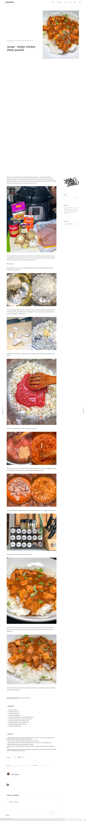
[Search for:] (71, 197)
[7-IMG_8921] (31, 424)
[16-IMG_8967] (31, 683)
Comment (52, 812)
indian (19, 40)
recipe (27, 40)
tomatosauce (19, 766)
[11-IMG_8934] (19, 506)
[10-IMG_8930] (44, 464)
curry (14, 40)
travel (65, 2)
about (70, 2)
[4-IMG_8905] (44, 305)
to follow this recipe (48, 268)
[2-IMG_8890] (10, 264)
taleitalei (9, 2)
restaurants (59, 2)
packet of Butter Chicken (38, 179)
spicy (32, 40)
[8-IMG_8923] (19, 464)
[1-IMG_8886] (31, 251)
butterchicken (42, 765)
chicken (11, 40)
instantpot (8, 766)
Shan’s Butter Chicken (29, 742)
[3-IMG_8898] (19, 305)
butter (38, 765)
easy (17, 40)
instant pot (24, 40)
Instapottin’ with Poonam (24, 698)
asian (8, 40)
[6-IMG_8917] (44, 349)
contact (75, 2)
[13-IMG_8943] (31, 550)
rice (30, 40)
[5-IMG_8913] (19, 349)
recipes (53, 2)
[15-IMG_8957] (31, 623)
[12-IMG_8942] (44, 506)
